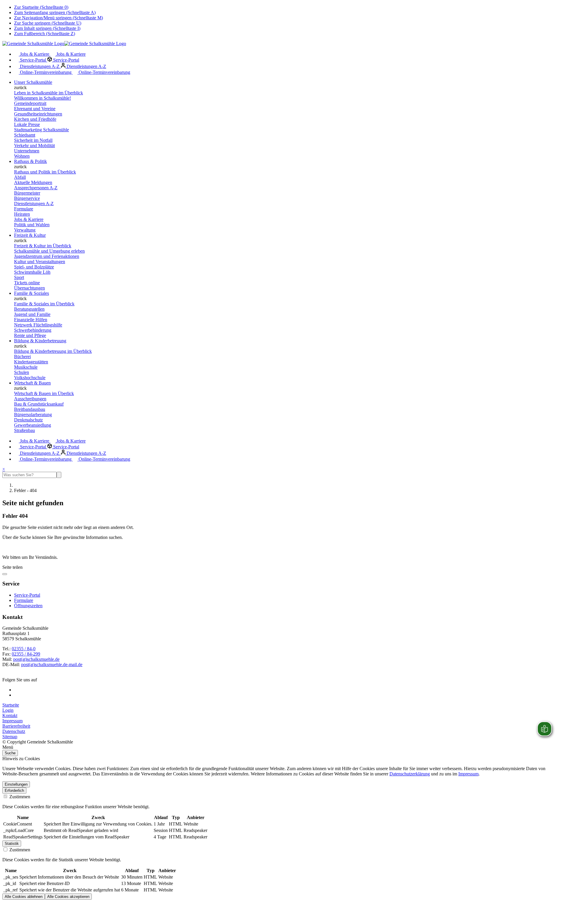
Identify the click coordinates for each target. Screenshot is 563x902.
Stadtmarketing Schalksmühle (41, 129)
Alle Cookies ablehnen (24, 896)
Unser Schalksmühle (33, 82)
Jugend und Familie (32, 314)
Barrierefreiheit (16, 726)
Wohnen (22, 156)
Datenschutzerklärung (409, 773)
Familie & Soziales (31, 293)
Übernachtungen (29, 287)
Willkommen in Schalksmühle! (42, 98)
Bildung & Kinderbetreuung (40, 340)
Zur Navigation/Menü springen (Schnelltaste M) (58, 17)
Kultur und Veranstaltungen (39, 261)
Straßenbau (24, 430)
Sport (19, 277)
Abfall (20, 177)
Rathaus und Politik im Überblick (45, 171)
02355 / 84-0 (23, 648)
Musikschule (26, 367)
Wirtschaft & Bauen (32, 382)
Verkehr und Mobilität (34, 145)
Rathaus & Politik (30, 161)
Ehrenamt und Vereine (34, 108)
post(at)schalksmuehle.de (36, 659)
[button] (281, 747)
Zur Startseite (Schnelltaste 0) (41, 7)
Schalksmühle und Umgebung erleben (49, 251)
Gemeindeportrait (30, 103)
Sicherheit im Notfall (33, 140)
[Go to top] (4, 574)
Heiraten (22, 214)
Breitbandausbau (29, 409)
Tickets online (27, 282)
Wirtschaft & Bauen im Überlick (44, 393)
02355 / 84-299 (26, 653)
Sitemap (9, 736)
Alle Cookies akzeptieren (68, 896)
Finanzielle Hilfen (30, 319)
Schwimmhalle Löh (32, 272)
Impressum (12, 720)
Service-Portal (33, 59)
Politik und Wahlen (32, 224)
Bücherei (22, 356)
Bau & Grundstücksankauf (39, 403)
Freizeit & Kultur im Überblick (42, 245)
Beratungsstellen (29, 309)
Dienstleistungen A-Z (40, 66)
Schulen (21, 372)
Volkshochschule (29, 377)
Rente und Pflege (30, 335)
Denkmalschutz (28, 419)
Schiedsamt (24, 134)
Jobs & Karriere (34, 54)
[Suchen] (59, 475)
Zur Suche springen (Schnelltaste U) (47, 23)
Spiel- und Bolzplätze (34, 266)
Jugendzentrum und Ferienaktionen (46, 256)
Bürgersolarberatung (33, 414)
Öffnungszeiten (28, 605)
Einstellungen (16, 784)
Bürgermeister (27, 192)
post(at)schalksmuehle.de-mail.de (51, 664)
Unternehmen (26, 150)
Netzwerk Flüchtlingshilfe (38, 324)
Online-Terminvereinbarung (46, 72)
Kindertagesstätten (31, 361)
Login (7, 710)
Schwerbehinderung (32, 330)
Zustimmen (19, 796)
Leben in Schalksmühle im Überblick (48, 92)
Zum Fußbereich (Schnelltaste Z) (44, 33)
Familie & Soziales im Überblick (44, 303)
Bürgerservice (27, 198)
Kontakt (9, 715)
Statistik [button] (12, 843)
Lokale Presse (27, 124)
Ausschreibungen (30, 398)
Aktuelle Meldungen (33, 182)
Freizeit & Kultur (30, 235)
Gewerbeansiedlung (32, 425)
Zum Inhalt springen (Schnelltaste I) (47, 28)
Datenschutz (13, 731)
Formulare (23, 208)
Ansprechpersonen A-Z (35, 187)
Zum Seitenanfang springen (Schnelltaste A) (55, 12)
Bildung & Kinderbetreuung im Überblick (53, 351)
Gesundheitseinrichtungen (38, 113)
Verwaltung (24, 229)
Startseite (10, 704)
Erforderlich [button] (14, 790)
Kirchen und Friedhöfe (35, 119)
